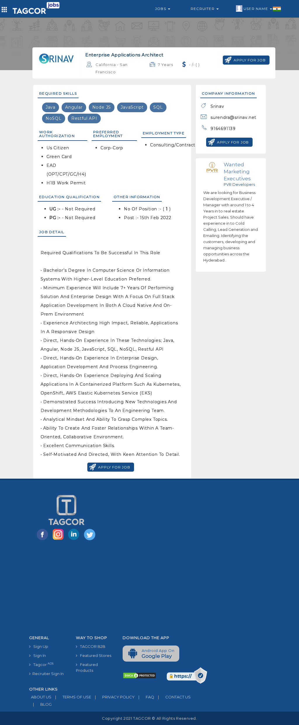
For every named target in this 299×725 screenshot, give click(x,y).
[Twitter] (90, 539)
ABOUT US (40, 697)
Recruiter (203, 8)
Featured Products (87, 667)
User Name (256, 8)
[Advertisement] (118, 589)
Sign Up (39, 646)
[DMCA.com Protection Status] (140, 675)
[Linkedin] (75, 539)
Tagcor (42, 664)
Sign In (38, 655)
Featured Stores (94, 655)
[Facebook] (43, 539)
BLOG (42, 704)
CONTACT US (174, 697)
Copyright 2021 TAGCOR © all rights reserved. (149, 718)
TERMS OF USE (73, 697)
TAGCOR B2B (91, 646)
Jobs (161, 8)
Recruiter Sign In (47, 673)
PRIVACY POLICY (115, 697)
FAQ (146, 697)
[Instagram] (59, 539)
